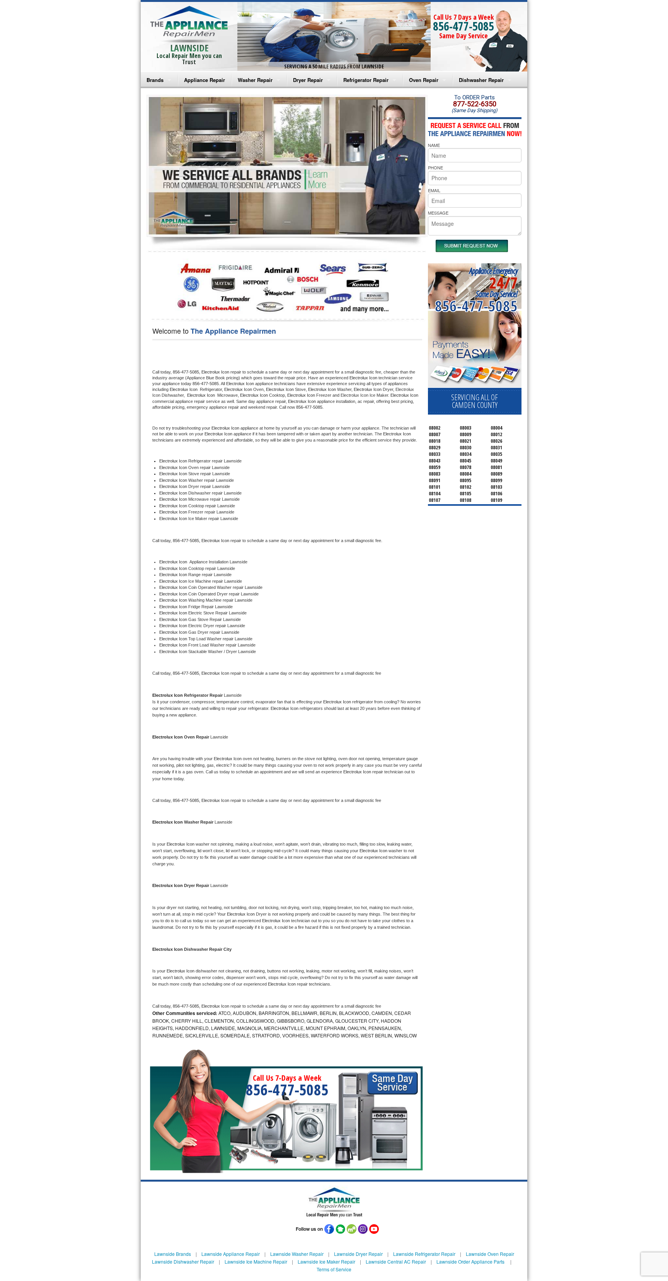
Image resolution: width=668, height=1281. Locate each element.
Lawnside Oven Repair (490, 1253)
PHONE (435, 167)
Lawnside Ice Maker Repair (326, 1261)
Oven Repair (423, 80)
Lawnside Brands (172, 1253)
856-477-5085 (463, 26)
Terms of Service (334, 1269)
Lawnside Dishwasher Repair (183, 1261)
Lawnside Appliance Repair (230, 1253)
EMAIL (434, 190)
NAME (434, 145)
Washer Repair (255, 80)
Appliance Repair (204, 80)
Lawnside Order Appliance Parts (470, 1261)
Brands (155, 80)
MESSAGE (438, 213)
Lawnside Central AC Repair (396, 1261)
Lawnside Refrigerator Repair (424, 1253)
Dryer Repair (308, 80)
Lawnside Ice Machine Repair (256, 1261)
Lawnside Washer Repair (297, 1253)
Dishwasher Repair (481, 80)
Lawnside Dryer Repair (358, 1253)
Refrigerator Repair (366, 80)
